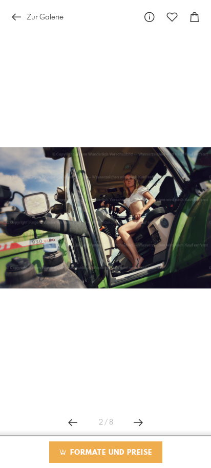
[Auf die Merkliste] (172, 17)
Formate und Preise (110, 452)
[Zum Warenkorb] (194, 17)
